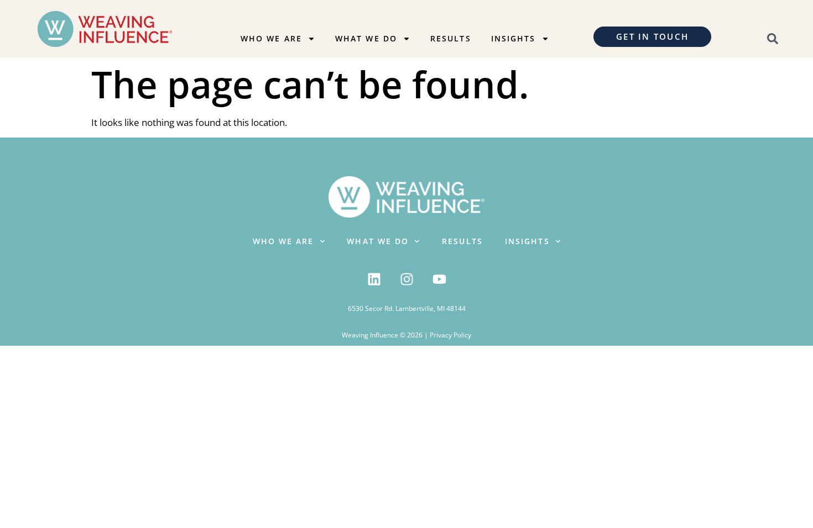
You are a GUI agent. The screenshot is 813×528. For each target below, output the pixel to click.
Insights (513, 38)
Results (450, 38)
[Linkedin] (374, 279)
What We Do (366, 38)
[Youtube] (439, 279)
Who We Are (271, 38)
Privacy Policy (450, 335)
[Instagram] (406, 279)
